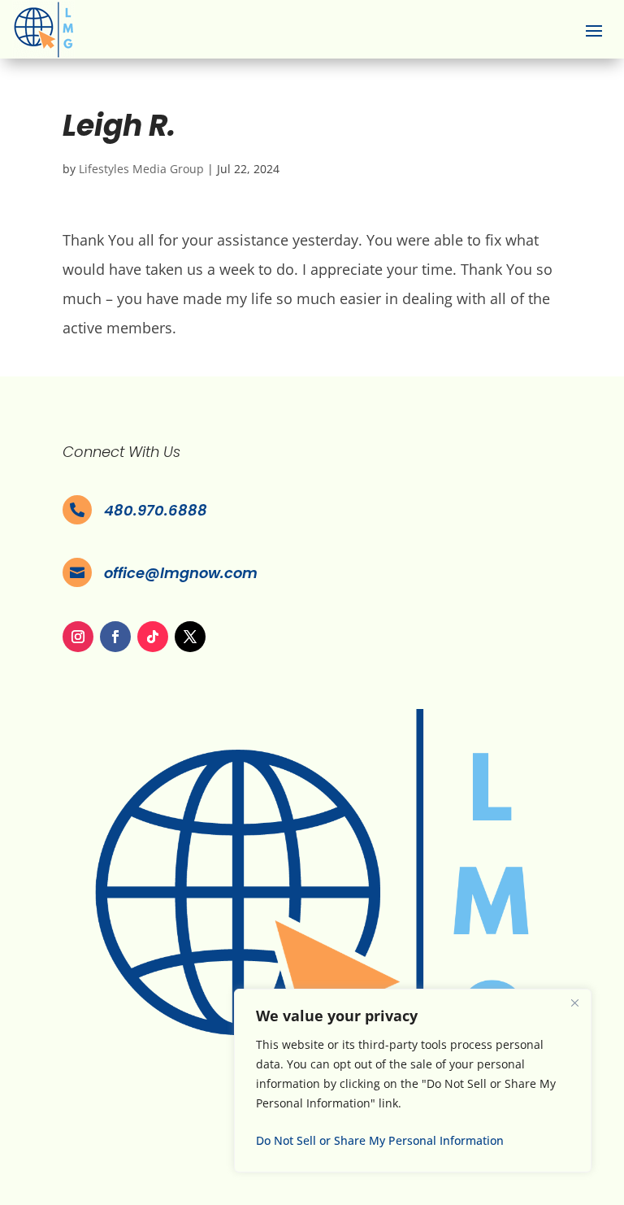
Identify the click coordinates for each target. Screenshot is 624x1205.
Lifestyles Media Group (141, 168)
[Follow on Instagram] (78, 636)
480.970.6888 (155, 510)
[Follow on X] (190, 636)
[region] (413, 1080)
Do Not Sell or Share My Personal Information (380, 1140)
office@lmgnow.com (181, 573)
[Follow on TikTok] (152, 636)
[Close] (574, 1002)
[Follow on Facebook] (115, 636)
